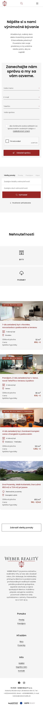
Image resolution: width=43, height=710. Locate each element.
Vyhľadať (23, 195)
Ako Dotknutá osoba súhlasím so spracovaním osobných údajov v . (22, 128)
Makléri (21, 663)
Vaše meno (8, 88)
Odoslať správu (23, 153)
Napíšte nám (21, 667)
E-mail (6, 97)
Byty (21, 641)
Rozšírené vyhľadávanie (21, 203)
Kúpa (38, 175)
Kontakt (21, 670)
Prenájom (29, 175)
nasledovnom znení (21, 131)
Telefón (7, 106)
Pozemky (21, 645)
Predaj (20, 175)
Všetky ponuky (9, 175)
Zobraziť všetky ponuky (21, 527)
